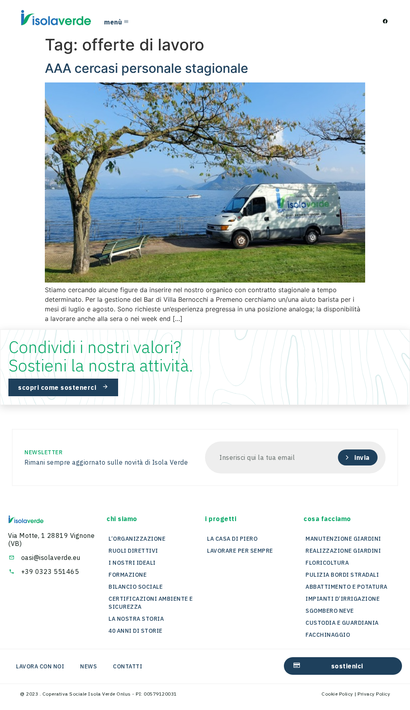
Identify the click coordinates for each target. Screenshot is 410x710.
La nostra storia (136, 618)
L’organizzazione (137, 538)
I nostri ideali (132, 562)
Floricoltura (327, 562)
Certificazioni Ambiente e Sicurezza (151, 602)
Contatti (127, 666)
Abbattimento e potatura (346, 586)
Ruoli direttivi (133, 550)
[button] (122, 519)
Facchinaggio (327, 634)
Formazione (128, 574)
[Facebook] (385, 21)
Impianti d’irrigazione (342, 598)
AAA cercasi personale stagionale (146, 68)
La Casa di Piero (232, 538)
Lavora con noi (40, 666)
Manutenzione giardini (343, 538)
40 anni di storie (136, 630)
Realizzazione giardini (343, 550)
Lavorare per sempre (240, 550)
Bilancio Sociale (136, 586)
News (88, 666)
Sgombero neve (329, 610)
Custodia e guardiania (342, 622)
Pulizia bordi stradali (342, 574)
